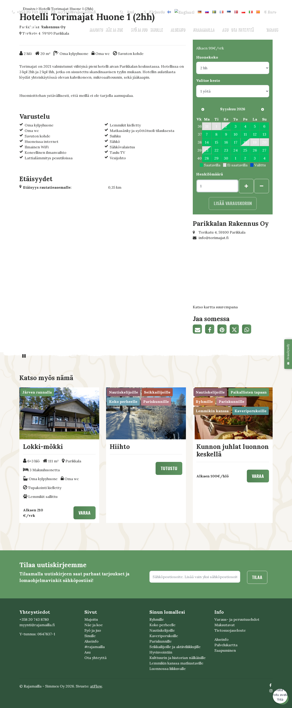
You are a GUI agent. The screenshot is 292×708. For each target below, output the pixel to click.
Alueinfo (178, 29)
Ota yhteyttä (242, 29)
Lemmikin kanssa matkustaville (176, 663)
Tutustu (169, 468)
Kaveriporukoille (163, 635)
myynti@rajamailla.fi (76, 11)
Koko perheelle (162, 625)
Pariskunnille (160, 641)
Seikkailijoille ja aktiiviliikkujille (175, 646)
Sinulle (157, 29)
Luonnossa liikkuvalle (167, 668)
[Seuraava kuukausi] (262, 109)
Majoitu (96, 29)
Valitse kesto (208, 80)
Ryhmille (156, 619)
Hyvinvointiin (160, 652)
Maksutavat (224, 625)
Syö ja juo (138, 29)
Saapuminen (225, 650)
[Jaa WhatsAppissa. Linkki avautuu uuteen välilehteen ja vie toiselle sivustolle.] (247, 329)
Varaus (272, 29)
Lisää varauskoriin (233, 203)
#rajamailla (204, 29)
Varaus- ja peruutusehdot (236, 619)
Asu (225, 29)
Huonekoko (207, 57)
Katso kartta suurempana (215, 307)
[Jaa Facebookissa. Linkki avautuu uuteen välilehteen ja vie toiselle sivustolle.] (211, 329)
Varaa (84, 512)
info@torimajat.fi (214, 237)
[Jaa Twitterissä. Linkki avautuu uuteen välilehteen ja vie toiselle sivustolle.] (236, 329)
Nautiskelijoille (162, 630)
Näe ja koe (114, 29)
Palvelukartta (225, 645)
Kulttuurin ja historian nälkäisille (177, 657)
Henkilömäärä (209, 174)
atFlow (96, 686)
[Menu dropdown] (126, 30)
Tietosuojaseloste (230, 630)
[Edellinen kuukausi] (203, 109)
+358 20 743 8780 (32, 11)
